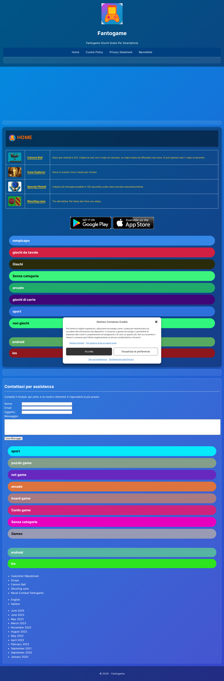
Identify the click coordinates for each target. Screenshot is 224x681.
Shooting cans (36, 201)
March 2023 (18, 623)
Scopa (15, 580)
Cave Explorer (36, 172)
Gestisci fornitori (76, 343)
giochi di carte (24, 300)
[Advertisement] (112, 91)
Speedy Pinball (36, 186)
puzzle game (21, 463)
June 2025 (17, 610)
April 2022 (17, 640)
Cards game (21, 510)
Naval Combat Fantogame (27, 593)
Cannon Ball (34, 157)
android (17, 552)
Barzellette (145, 52)
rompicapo (21, 241)
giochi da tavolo (25, 252)
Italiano (15, 603)
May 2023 (17, 619)
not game (18, 475)
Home (75, 52)
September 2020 (21, 652)
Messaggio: (11, 416)
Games (16, 534)
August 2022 (19, 631)
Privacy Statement (121, 52)
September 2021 (21, 648)
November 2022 (21, 627)
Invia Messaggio (13, 438)
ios (13, 564)
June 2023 (17, 614)
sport (17, 311)
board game (21, 498)
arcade (18, 288)
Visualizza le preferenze (135, 351)
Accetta (89, 351)
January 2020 (19, 656)
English (15, 599)
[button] (156, 321)
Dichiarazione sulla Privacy (121, 359)
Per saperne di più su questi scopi (101, 343)
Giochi (18, 264)
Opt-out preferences (98, 359)
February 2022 (20, 644)
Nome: (8, 403)
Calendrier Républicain (25, 576)
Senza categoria (26, 276)
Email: (8, 407)
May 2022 (17, 635)
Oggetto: (9, 412)
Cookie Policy (94, 52)
